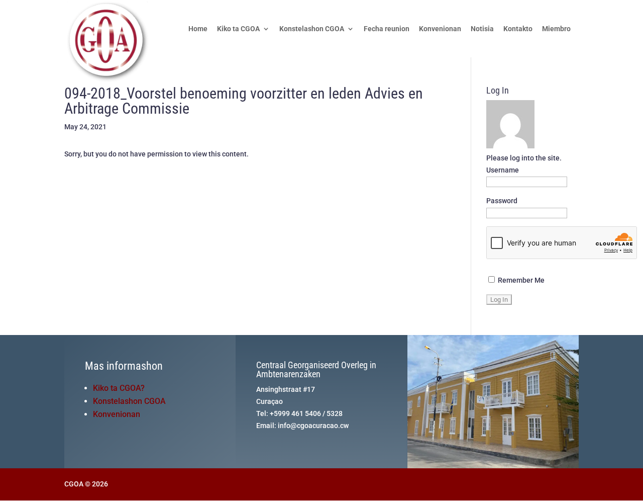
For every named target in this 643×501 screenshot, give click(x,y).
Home (197, 29)
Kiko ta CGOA (238, 29)
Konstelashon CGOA (311, 29)
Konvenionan (440, 29)
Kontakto (517, 29)
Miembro (556, 29)
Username (502, 170)
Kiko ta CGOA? (119, 388)
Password (501, 201)
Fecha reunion (386, 29)
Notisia (482, 29)
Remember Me (520, 280)
